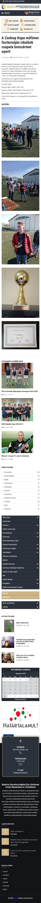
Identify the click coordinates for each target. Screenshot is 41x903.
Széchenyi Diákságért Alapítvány (13, 568)
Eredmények (8, 483)
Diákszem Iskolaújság (10, 556)
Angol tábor (6, 517)
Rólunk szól (28, 29)
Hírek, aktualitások (9, 603)
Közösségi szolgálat (9, 548)
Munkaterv (14, 29)
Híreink (5, 879)
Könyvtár (7, 491)
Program (7, 502)
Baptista (5, 593)
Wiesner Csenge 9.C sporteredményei (15, 456)
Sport (6, 505)
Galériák (5, 607)
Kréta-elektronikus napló (11, 541)
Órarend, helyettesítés (10, 545)
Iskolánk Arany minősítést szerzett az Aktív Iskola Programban (25, 642)
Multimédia (6, 597)
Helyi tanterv (13, 21)
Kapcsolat (6, 886)
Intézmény (6, 57)
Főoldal (5, 871)
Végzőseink (6, 521)
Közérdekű (7, 494)
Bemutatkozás (7, 533)
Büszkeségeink (9, 476)
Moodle (5, 560)
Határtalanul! (7, 552)
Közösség (6, 537)
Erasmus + (6, 525)
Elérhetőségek (29, 21)
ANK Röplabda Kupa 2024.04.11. (13, 424)
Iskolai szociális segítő (10, 572)
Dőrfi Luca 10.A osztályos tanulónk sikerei (25, 656)
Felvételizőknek (13, 25)
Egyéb (6, 480)
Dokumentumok (30, 25)
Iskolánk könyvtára (9, 564)
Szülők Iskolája (7, 579)
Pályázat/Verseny (10, 498)
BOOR (16, 898)
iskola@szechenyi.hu (20, 773)
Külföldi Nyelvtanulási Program (13, 587)
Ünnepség (7, 509)
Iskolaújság (7, 487)
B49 (4, 576)
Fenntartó (6, 875)
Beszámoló (8, 472)
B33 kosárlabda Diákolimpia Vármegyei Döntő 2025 (20, 391)
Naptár (5, 889)
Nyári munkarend (22, 623)
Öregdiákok (6, 583)
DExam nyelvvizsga (9, 529)
